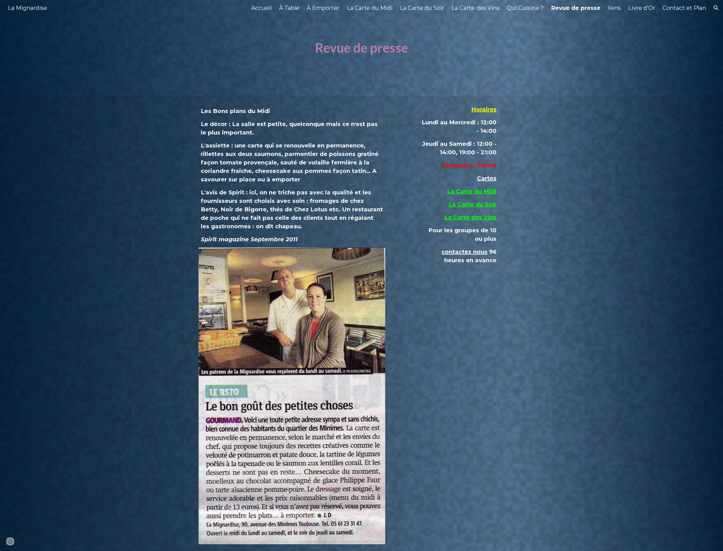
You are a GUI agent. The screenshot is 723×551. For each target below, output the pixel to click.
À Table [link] (289, 8)
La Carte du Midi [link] (370, 8)
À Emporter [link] (323, 8)
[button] (716, 8)
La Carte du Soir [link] (422, 8)
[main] (361, 48)
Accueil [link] (261, 8)
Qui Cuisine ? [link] (525, 8)
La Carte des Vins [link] (476, 8)
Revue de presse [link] (575, 8)
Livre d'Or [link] (641, 8)
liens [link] (614, 8)
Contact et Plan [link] (684, 8)
